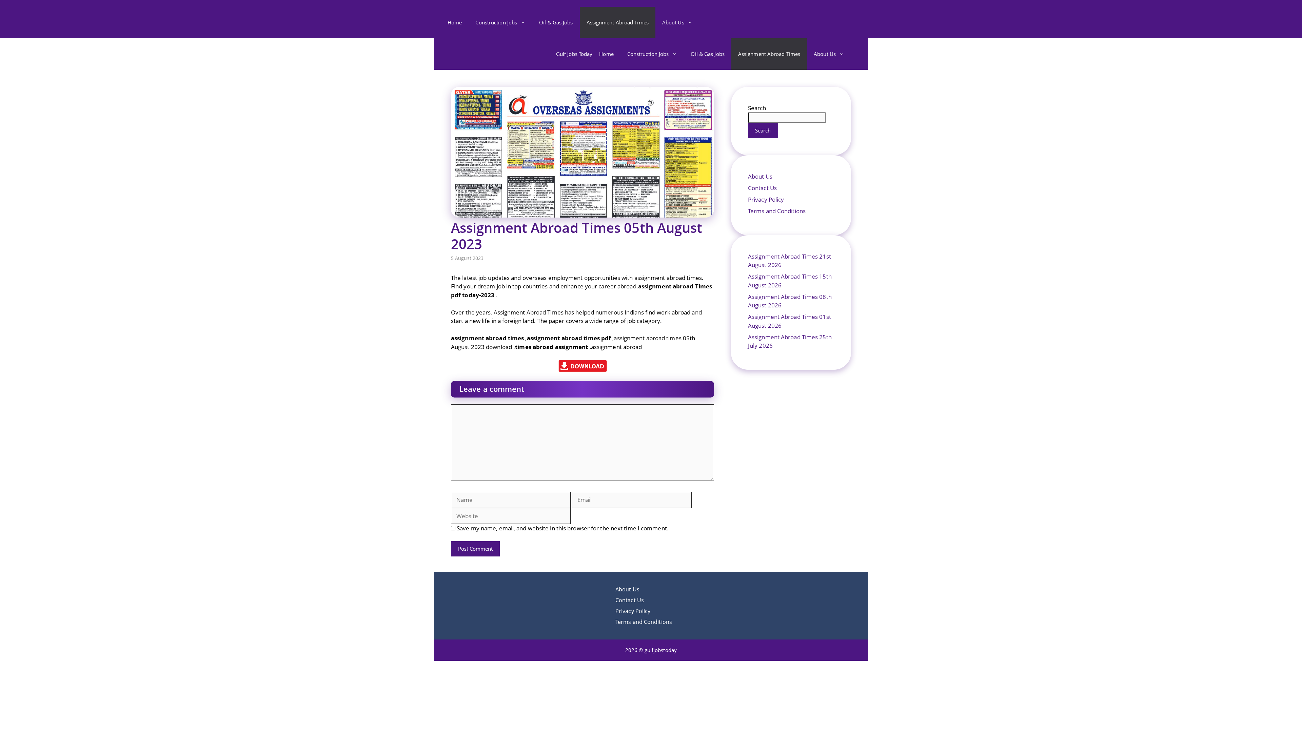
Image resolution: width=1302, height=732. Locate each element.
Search (757, 108)
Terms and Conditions (777, 211)
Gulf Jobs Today (574, 53)
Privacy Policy (766, 199)
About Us (673, 22)
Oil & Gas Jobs (556, 22)
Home (455, 22)
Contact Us (762, 188)
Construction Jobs (496, 22)
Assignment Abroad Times (618, 22)
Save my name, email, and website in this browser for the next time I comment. (563, 528)
